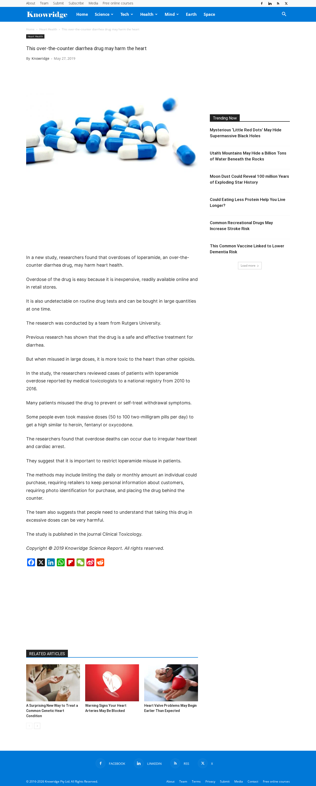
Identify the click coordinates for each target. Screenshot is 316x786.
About (30, 3)
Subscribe (76, 3)
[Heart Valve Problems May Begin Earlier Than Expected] (171, 682)
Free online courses (118, 3)
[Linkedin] (270, 3)
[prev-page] (29, 726)
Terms (196, 781)
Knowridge (40, 58)
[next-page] (37, 726)
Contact (253, 781)
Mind (170, 14)
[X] (286, 3)
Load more (248, 265)
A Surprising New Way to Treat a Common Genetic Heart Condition (52, 711)
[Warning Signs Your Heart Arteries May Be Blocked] (112, 682)
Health (147, 14)
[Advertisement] (112, 217)
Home (82, 14)
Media (93, 3)
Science (102, 14)
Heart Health (48, 29)
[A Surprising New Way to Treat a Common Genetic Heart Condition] (53, 682)
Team (44, 3)
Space (209, 14)
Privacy (210, 781)
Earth (191, 14)
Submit (58, 3)
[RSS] (278, 3)
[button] (284, 14)
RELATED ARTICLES (47, 653)
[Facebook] (261, 3)
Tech (124, 14)
